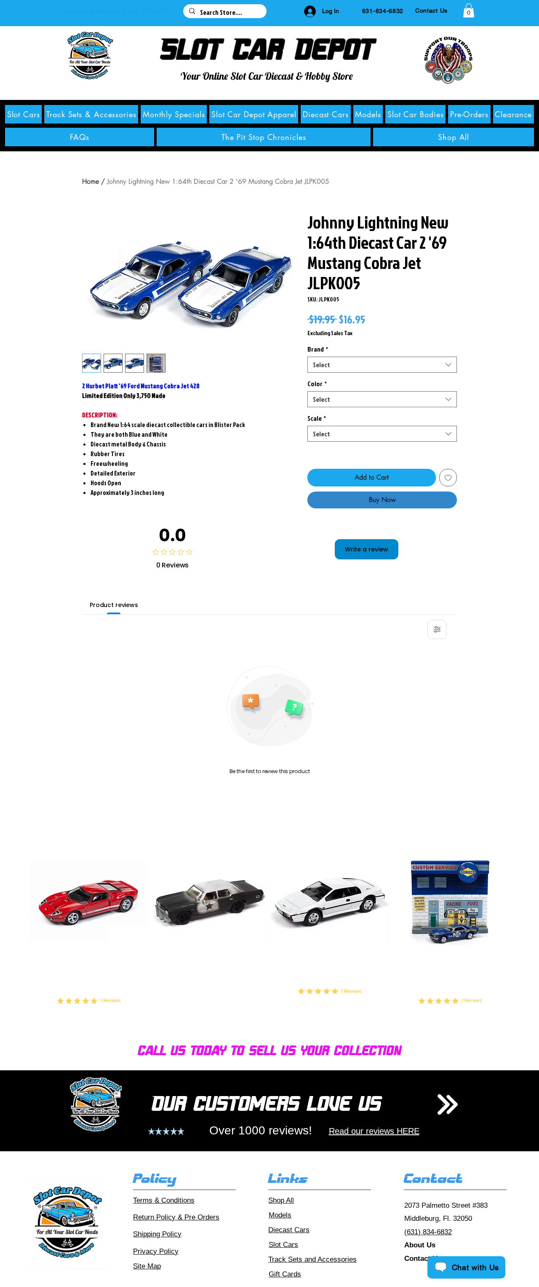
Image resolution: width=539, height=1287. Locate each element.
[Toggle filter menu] (437, 629)
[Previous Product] (18, 901)
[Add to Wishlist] (448, 477)
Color (317, 383)
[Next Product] (521, 901)
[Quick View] (89, 901)
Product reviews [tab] (114, 605)
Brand (317, 349)
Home (90, 181)
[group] (269, 924)
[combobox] (382, 365)
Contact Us (422, 1259)
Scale (316, 418)
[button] (469, 10)
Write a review (366, 549)
